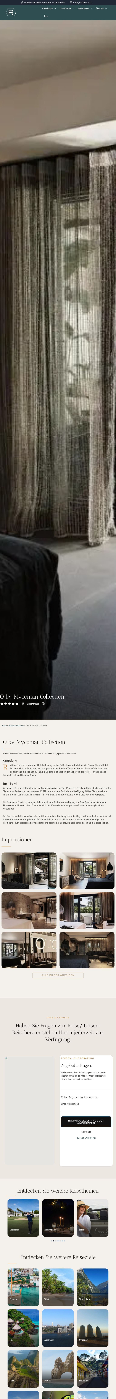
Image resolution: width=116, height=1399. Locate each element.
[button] (51, 1240)
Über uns (100, 8)
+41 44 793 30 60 (86, 1138)
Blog (46, 16)
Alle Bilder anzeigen (58, 975)
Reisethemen (83, 8)
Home (4, 725)
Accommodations (16, 725)
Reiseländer (47, 8)
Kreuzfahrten (65, 8)
